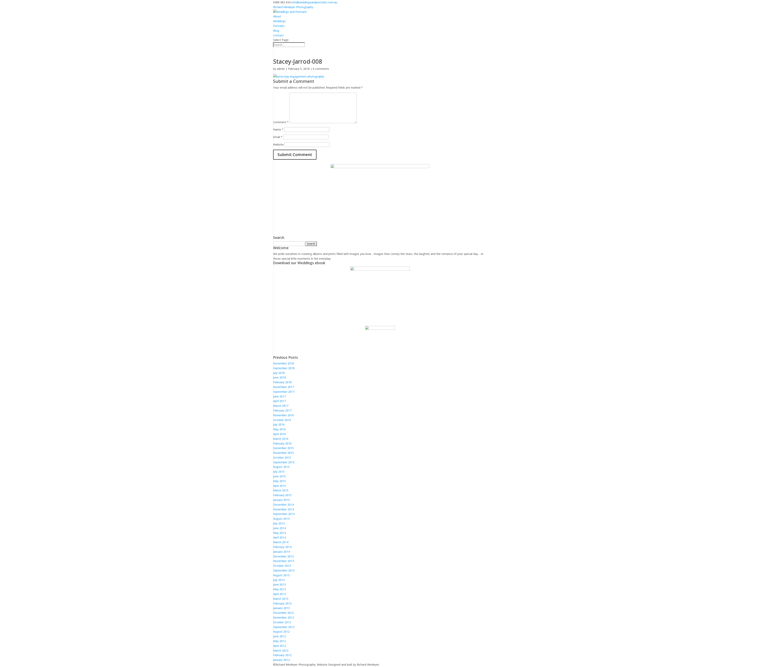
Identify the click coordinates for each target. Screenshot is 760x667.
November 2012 (283, 617)
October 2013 (282, 566)
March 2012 (280, 650)
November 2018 (283, 363)
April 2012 (279, 646)
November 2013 (283, 561)
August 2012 (281, 631)
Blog (276, 30)
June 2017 (279, 396)
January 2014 (281, 551)
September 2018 (283, 368)
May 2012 (279, 641)
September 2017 (283, 392)
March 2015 (280, 490)
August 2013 (281, 575)
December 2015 (283, 448)
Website (278, 144)
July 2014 (279, 523)
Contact (278, 35)
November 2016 (283, 415)
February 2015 (282, 495)
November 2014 (283, 509)
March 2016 (280, 439)
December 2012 (283, 613)
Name (278, 129)
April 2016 (279, 434)
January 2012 (281, 660)
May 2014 (279, 533)
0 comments (321, 69)
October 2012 (282, 622)
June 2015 (279, 476)
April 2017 (279, 401)
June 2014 (279, 528)
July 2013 (279, 580)
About (277, 16)
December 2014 (283, 504)
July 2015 (279, 471)
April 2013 (279, 594)
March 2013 (280, 599)
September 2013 (283, 570)
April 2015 (279, 486)
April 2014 (279, 537)
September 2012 (283, 627)
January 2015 (281, 500)
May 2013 (279, 589)
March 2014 (280, 542)
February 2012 (282, 655)
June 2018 (279, 377)
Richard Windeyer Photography (293, 7)
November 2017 (283, 387)
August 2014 (281, 518)
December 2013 (283, 556)
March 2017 (280, 406)
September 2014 (283, 514)
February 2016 (282, 443)
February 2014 (282, 547)
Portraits (279, 26)
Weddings (279, 21)
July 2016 (279, 424)
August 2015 (281, 467)
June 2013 (279, 584)
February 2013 (282, 603)
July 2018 (279, 373)
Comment (281, 122)
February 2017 (282, 410)
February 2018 (282, 382)
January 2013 (281, 608)
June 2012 (279, 636)
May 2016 (279, 429)
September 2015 (283, 462)
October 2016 (282, 420)
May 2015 (279, 481)
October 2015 (282, 457)
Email (277, 137)
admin (281, 69)
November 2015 (283, 453)
